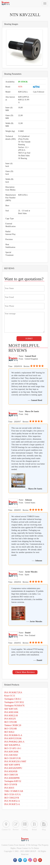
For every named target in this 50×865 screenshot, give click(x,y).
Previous (11, 47)
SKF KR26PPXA (12, 745)
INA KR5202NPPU (13, 768)
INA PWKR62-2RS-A (14, 742)
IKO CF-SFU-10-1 (12, 748)
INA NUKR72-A (12, 804)
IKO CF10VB (10, 784)
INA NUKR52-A (12, 801)
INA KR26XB (10, 771)
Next (38, 47)
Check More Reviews (25, 672)
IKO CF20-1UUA (12, 794)
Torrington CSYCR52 (14, 702)
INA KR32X (10, 718)
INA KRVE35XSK (13, 738)
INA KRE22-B (11, 715)
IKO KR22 (9, 732)
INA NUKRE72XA (13, 692)
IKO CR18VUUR (12, 758)
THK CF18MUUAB (13, 791)
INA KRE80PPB (12, 778)
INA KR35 (9, 788)
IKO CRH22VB (11, 798)
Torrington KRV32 (12, 781)
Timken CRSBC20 (12, 725)
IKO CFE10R (10, 722)
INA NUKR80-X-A (13, 735)
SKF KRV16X (11, 709)
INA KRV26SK (11, 751)
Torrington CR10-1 (12, 699)
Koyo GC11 (9, 695)
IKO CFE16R (10, 728)
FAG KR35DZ (11, 755)
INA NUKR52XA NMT (15, 761)
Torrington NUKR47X (14, 705)
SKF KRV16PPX (12, 765)
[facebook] (15, 860)
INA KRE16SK (11, 712)
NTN (20, 87)
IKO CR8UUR (11, 775)
